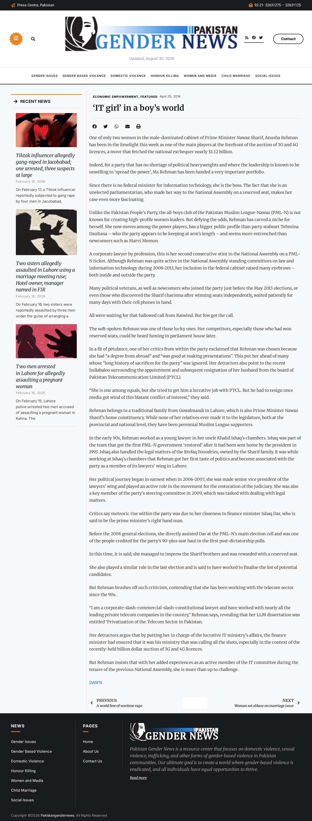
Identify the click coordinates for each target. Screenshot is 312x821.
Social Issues (268, 76)
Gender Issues (44, 76)
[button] (33, 39)
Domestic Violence (128, 76)
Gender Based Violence (84, 76)
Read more (138, 778)
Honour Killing (165, 76)
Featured (149, 96)
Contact (288, 38)
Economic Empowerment (115, 96)
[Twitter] (260, 37)
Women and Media (200, 76)
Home (88, 741)
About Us (91, 751)
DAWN (95, 682)
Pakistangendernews (57, 815)
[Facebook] (253, 37)
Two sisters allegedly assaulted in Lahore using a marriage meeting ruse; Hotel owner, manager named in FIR (45, 276)
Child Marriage (236, 76)
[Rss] (246, 37)
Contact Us (92, 761)
